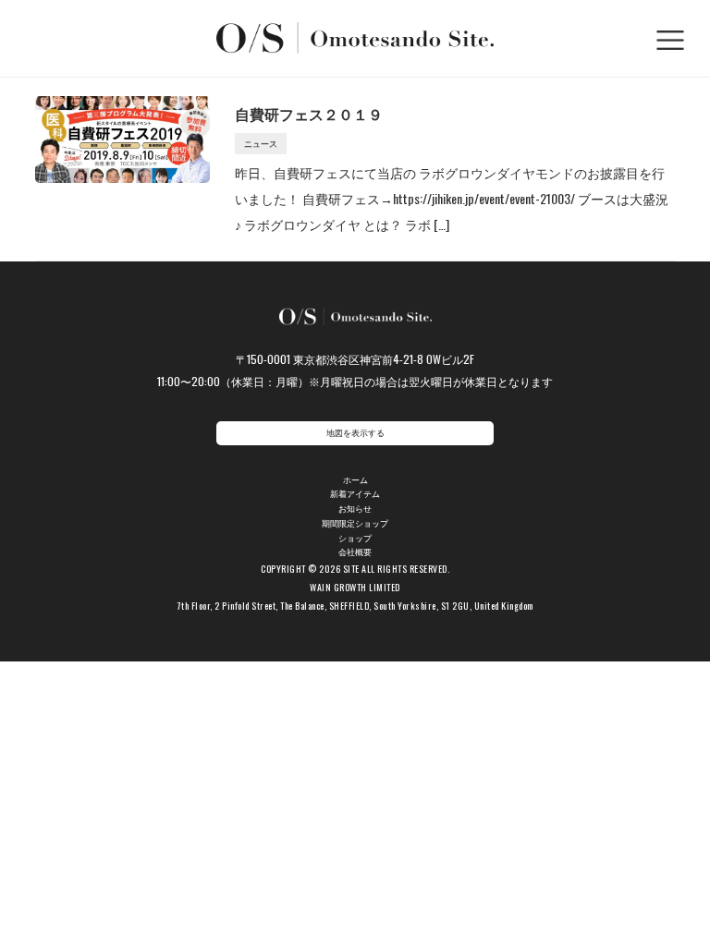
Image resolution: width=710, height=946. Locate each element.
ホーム (355, 480)
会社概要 (355, 552)
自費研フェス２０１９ (309, 114)
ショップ (355, 538)
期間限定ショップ (355, 523)
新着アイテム (355, 494)
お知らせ (355, 509)
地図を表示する (355, 433)
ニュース (260, 144)
